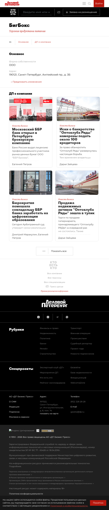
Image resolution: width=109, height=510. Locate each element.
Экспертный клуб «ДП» (52, 367)
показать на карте (49, 413)
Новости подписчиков (82, 353)
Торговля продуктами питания (27, 31)
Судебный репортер (81, 343)
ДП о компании (43, 42)
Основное (23, 42)
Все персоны (54, 278)
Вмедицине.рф (78, 377)
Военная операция (80, 333)
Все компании (54, 273)
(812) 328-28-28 (78, 401)
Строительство (48, 353)
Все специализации (54, 282)
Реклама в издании (19, 417)
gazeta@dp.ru (77, 412)
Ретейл (44, 348)
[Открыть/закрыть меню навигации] (84, 3)
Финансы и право (49, 328)
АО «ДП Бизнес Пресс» (21, 396)
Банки (43, 343)
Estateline (75, 367)
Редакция (14, 406)
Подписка (14, 412)
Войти (99, 3)
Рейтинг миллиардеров (52, 383)
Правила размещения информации (54, 291)
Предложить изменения (27, 81)
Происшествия (79, 338)
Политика (45, 338)
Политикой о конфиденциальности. (69, 505)
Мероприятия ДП (49, 372)
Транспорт (76, 328)
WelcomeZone (78, 383)
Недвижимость (48, 333)
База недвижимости (81, 372)
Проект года (77, 348)
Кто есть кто (46, 377)
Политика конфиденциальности (26, 493)
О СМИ (12, 401)
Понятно (98, 503)
